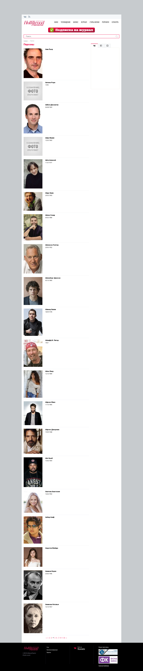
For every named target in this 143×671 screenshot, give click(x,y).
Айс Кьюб (49, 458)
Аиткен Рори (50, 82)
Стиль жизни (94, 22)
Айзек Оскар (50, 215)
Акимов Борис (50, 571)
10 (64, 637)
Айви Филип (49, 138)
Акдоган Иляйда (51, 548)
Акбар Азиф (49, 517)
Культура (115, 22)
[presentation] (94, 46)
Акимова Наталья (52, 604)
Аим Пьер (49, 49)
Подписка (49, 652)
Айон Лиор (49, 371)
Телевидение (65, 22)
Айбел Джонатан (51, 105)
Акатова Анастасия (52, 491)
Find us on (81, 648)
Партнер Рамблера (104, 665)
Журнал (84, 22)
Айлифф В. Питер (52, 340)
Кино (56, 22)
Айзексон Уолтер (52, 245)
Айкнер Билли (50, 309)
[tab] (94, 46)
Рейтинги (105, 22)
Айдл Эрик (49, 193)
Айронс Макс (50, 402)
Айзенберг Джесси (52, 278)
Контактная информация (52, 650)
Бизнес (75, 22)
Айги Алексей (50, 160)
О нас (48, 647)
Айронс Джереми (52, 430)
